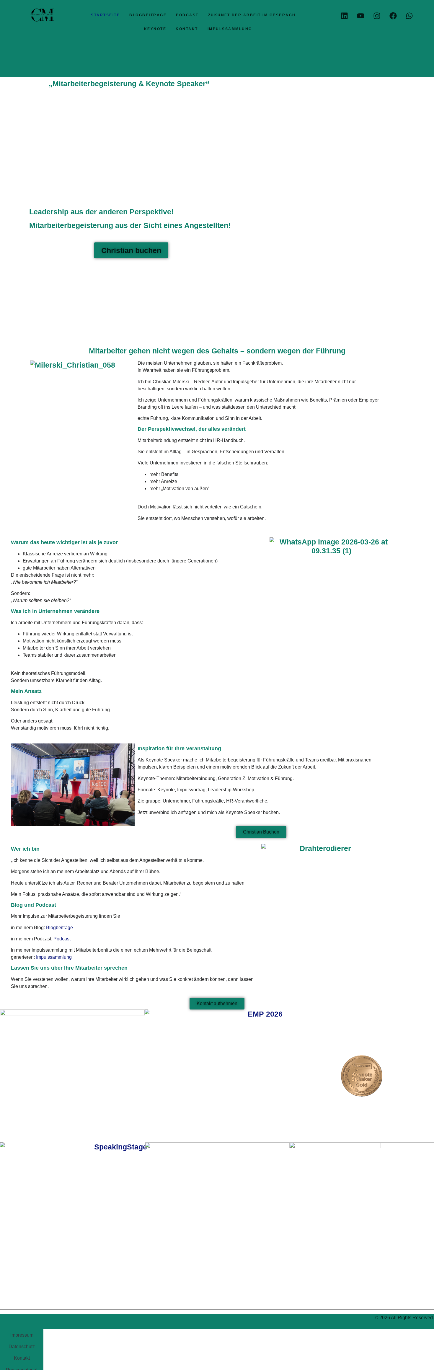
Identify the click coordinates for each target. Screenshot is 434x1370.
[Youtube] (360, 15)
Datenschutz (22, 1346)
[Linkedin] (344, 15)
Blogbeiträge (148, 15)
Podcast (187, 15)
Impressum (21, 1335)
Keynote (155, 29)
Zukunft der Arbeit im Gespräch (252, 15)
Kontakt (187, 29)
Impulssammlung (230, 29)
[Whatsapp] (409, 15)
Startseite (105, 15)
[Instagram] (376, 15)
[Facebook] (393, 15)
